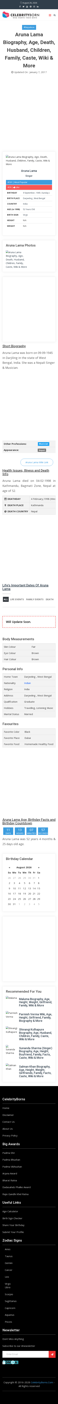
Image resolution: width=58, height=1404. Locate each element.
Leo (7, 1276)
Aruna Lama (29, 170)
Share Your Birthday (13, 1225)
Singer (29, 176)
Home (5, 1108)
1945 (38, 192)
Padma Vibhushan (12, 1166)
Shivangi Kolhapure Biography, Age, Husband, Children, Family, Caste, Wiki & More (35, 1034)
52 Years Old (29, 209)
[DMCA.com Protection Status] (10, 1362)
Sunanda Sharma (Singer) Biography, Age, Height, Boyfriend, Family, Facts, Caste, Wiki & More (35, 1052)
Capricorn (10, 1308)
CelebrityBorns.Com (42, 1382)
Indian (27, 683)
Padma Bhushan (11, 1159)
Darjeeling (28, 198)
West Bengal (39, 198)
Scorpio (9, 1294)
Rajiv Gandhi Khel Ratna (15, 1194)
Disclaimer (8, 1115)
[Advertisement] (29, 113)
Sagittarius (11, 1301)
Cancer (8, 1270)
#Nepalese (29, 27)
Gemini (8, 1263)
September (30, 192)
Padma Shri (8, 1152)
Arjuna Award (9, 1173)
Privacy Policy (10, 1135)
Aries (7, 1249)
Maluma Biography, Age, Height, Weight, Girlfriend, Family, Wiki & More (35, 1002)
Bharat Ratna (9, 1180)
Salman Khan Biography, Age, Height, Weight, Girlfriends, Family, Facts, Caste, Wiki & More (35, 1071)
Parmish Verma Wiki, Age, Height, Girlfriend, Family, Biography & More (35, 1017)
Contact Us (8, 1121)
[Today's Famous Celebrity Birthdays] (20, 14)
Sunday (45, 192)
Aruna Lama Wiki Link (36, 462)
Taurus (9, 1256)
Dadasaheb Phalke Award (16, 1187)
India (25, 203)
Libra (7, 1287)
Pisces (8, 1321)
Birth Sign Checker (12, 1218)
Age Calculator (10, 1211)
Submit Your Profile (13, 1232)
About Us (7, 1128)
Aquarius (9, 1314)
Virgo (25, 214)
